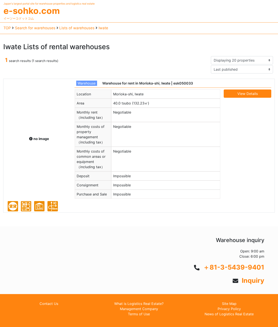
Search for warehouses (35, 28)
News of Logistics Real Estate (229, 314)
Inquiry (253, 280)
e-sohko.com (31, 11)
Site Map (229, 303)
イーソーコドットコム (18, 18)
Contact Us (49, 303)
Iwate (103, 28)
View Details (247, 93)
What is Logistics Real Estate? (139, 303)
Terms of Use (139, 314)
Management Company (139, 309)
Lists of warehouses (76, 28)
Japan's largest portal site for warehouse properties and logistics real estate (49, 3)
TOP (7, 28)
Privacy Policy (229, 309)
